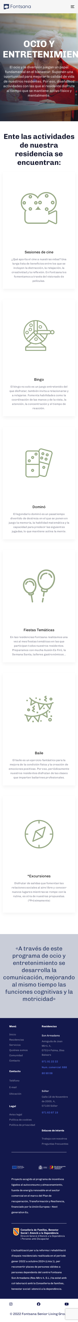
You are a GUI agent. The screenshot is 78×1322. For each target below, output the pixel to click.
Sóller (45, 1091)
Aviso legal (15, 1114)
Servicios (15, 1045)
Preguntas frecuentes (55, 1143)
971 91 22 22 (50, 1061)
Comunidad (16, 1055)
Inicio (12, 1034)
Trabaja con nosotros (54, 1138)
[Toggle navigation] (62, 6)
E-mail (13, 1087)
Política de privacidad (22, 1125)
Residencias (16, 1039)
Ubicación (15, 1093)
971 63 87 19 (50, 1112)
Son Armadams (51, 1035)
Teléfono (14, 1080)
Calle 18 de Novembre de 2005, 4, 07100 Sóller (55, 1101)
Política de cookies (20, 1119)
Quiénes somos (18, 1050)
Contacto (14, 1060)
